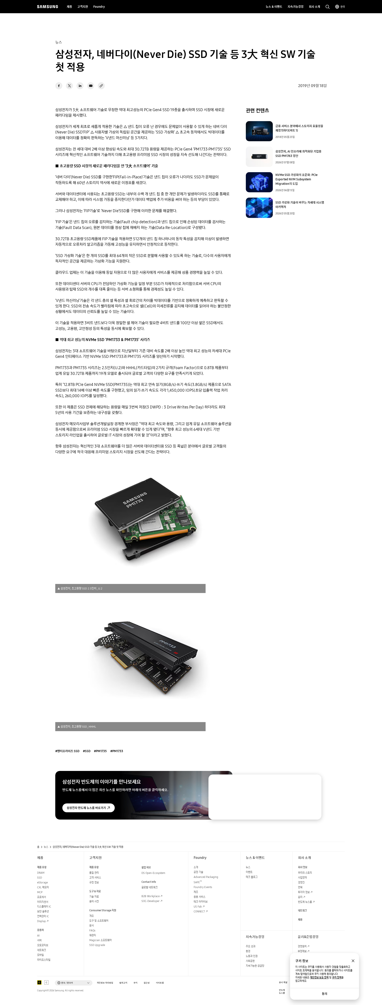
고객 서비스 (95, 877)
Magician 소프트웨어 (100, 940)
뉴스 (46, 847)
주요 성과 (250, 946)
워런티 (92, 935)
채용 (300, 919)
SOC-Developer (150, 901)
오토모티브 (42, 945)
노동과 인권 (252, 956)
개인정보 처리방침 (105, 982)
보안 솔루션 (43, 911)
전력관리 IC (43, 916)
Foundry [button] (99, 6)
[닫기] (314, 782)
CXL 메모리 (43, 887)
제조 (196, 892)
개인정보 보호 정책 (319, 977)
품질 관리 (94, 873)
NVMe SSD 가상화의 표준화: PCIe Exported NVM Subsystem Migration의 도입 (296, 179)
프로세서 (41, 897)
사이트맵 (160, 982)
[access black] (39, 982)
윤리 (300, 897)
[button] (73, 983)
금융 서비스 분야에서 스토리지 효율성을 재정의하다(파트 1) (299, 128)
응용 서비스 (199, 897)
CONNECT (199, 911)
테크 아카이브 (201, 902)
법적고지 (123, 982)
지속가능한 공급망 (255, 966)
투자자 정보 (304, 892)
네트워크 (41, 950)
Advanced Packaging (206, 877)
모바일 (40, 955)
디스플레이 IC (44, 906)
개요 (91, 916)
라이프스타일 (43, 960)
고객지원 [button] (82, 6)
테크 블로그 (252, 877)
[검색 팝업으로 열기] (327, 7)
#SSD (86, 751)
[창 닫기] (353, 961)
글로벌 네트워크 (149, 887)
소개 (196, 867)
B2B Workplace (150, 896)
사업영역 (302, 877)
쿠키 (136, 982)
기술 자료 (94, 896)
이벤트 (249, 872)
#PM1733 (116, 751)
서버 (39, 940)
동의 (324, 994)
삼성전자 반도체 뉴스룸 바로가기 (86, 808)
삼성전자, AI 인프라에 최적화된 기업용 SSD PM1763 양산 (298, 153)
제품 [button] (69, 6)
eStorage (42, 882)
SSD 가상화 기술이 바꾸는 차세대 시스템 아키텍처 (299, 204)
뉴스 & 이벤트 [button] (274, 6)
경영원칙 (302, 946)
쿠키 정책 (336, 977)
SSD (39, 877)
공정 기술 (198, 872)
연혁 (300, 887)
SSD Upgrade (97, 945)
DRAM (40, 873)
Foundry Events (203, 887)
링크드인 (80, 85)
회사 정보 (302, 867)
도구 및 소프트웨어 (98, 921)
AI (38, 935)
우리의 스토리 (305, 873)
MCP (39, 892)
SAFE (198, 882)
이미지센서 (42, 902)
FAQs (92, 930)
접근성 (147, 982)
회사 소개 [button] (314, 6)
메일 (90, 85)
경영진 (301, 882)
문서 (91, 925)
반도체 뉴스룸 (305, 902)
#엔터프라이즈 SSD (67, 751)
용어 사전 (94, 901)
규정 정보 (94, 882)
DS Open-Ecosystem (153, 873)
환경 (248, 951)
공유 (101, 85)
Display (41, 921)
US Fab (198, 906)
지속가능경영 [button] (296, 6)
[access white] (46, 982)
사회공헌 (250, 961)
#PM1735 (100, 751)
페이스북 (58, 85)
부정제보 (302, 951)
